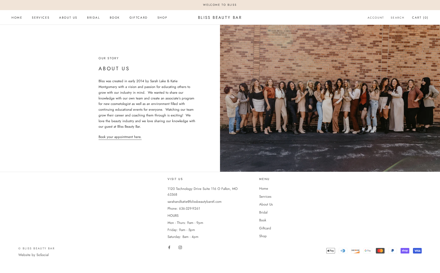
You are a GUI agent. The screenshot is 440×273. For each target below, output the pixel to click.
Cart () (420, 17)
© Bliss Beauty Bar (36, 248)
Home (16, 17)
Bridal (93, 17)
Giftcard (138, 17)
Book (115, 17)
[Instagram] (180, 247)
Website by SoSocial (33, 254)
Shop (162, 17)
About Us (68, 17)
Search (397, 17)
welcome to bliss (220, 5)
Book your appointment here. (120, 136)
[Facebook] (169, 247)
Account (376, 17)
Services (41, 17)
